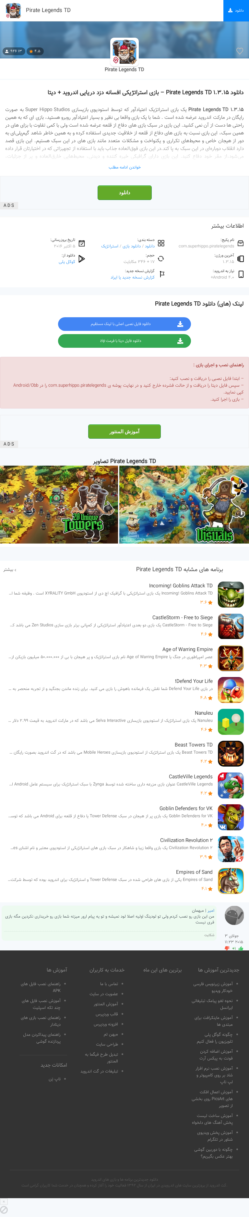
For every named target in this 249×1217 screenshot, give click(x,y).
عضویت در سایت (103, 994)
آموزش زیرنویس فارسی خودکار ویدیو (213, 987)
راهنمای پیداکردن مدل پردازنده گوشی (42, 1038)
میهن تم (111, 1034)
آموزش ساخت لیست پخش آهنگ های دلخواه (212, 1119)
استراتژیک (109, 246)
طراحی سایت (107, 1044)
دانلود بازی (132, 246)
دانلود (124, 192)
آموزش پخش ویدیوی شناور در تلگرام (215, 1136)
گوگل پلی (67, 261)
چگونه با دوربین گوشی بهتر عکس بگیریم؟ (213, 1153)
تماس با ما (109, 984)
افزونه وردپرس (106, 1024)
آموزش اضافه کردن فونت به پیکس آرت (216, 1055)
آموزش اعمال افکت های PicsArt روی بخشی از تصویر (212, 1099)
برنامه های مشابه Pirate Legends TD (179, 569)
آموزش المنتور (124, 431)
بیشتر (8, 569)
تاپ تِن (55, 1079)
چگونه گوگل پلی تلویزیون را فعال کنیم (215, 1038)
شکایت (209, 935)
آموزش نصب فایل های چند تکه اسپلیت (41, 1004)
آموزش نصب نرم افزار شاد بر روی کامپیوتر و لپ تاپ (214, 1075)
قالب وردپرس (107, 1014)
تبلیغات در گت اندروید (99, 1071)
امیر (211, 911)
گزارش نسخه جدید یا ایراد (133, 277)
